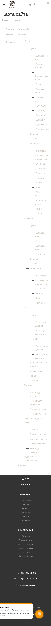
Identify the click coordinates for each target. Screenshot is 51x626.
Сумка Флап (41, 124)
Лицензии (26, 520)
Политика (26, 552)
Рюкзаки (34, 339)
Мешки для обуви (38, 371)
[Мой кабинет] (41, 4)
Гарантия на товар (25, 548)
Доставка (10, 42)
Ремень (39, 293)
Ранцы (33, 315)
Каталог (22, 34)
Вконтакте (22, 596)
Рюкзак (33, 138)
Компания (25, 495)
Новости (25, 504)
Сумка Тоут (41, 110)
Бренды (9, 29)
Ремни (38, 209)
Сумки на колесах (38, 443)
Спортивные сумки (39, 439)
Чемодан (34, 429)
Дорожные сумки (38, 434)
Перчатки (40, 173)
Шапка (38, 182)
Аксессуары (36, 143)
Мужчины (28, 218)
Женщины (29, 41)
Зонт (37, 187)
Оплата (9, 34)
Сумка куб (40, 120)
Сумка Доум (41, 105)
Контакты (25, 516)
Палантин (40, 178)
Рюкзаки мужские (38, 414)
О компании (26, 500)
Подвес (39, 213)
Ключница (40, 164)
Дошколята (35, 380)
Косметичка (41, 168)
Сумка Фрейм (42, 129)
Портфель (40, 254)
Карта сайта (24, 29)
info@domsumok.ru (27, 578)
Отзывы (25, 508)
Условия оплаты (25, 540)
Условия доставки (25, 544)
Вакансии (26, 512)
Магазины (25, 536)
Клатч (38, 84)
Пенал (33, 376)
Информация (25, 530)
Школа (27, 307)
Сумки (33, 48)
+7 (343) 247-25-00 (26, 573)
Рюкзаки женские (38, 409)
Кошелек (34, 134)
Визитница (40, 151)
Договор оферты (25, 556)
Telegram (29, 596)
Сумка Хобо (41, 115)
